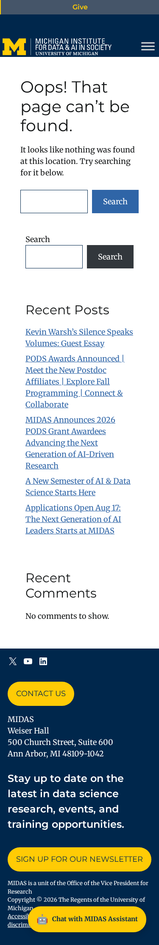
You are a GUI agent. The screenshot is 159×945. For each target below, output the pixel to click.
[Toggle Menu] (148, 46)
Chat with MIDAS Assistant (87, 919)
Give (80, 7)
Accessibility (24, 916)
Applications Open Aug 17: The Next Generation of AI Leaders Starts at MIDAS (73, 519)
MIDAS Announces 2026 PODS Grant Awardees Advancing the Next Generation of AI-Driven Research (70, 443)
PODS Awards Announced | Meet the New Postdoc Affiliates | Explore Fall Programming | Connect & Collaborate (75, 381)
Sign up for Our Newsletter (79, 859)
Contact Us (41, 693)
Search (115, 201)
